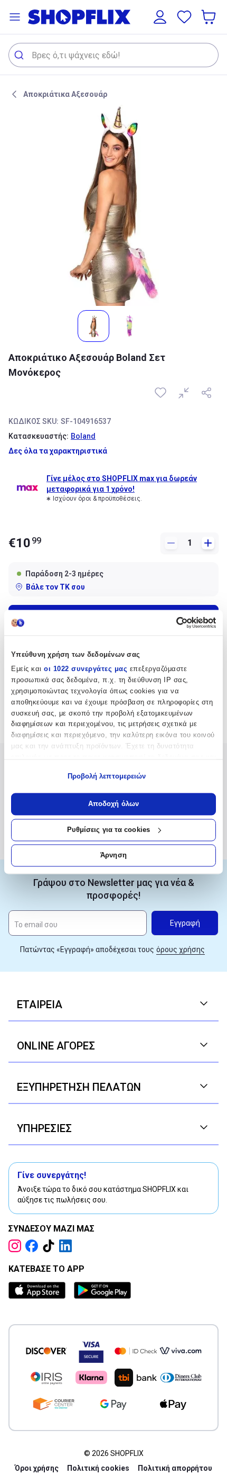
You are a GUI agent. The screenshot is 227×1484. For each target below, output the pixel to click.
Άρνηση (113, 855)
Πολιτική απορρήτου (175, 1468)
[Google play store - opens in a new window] (102, 1290)
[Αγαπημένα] (184, 17)
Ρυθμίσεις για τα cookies (108, 830)
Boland (83, 436)
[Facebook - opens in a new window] (33, 1245)
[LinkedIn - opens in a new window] (67, 1245)
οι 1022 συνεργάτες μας (85, 669)
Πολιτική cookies (98, 1468)
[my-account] (160, 17)
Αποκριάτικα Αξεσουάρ (65, 94)
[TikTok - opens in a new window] (50, 1245)
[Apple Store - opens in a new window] (39, 1290)
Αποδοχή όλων (113, 804)
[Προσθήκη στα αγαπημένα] (161, 392)
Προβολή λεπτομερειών (107, 776)
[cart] (210, 17)
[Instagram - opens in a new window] (16, 1245)
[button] (14, 17)
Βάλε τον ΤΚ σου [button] (55, 587)
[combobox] (113, 55)
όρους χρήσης (180, 949)
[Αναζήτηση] (20, 55)
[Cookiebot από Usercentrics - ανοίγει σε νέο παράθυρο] (170, 622)
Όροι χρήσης (37, 1468)
